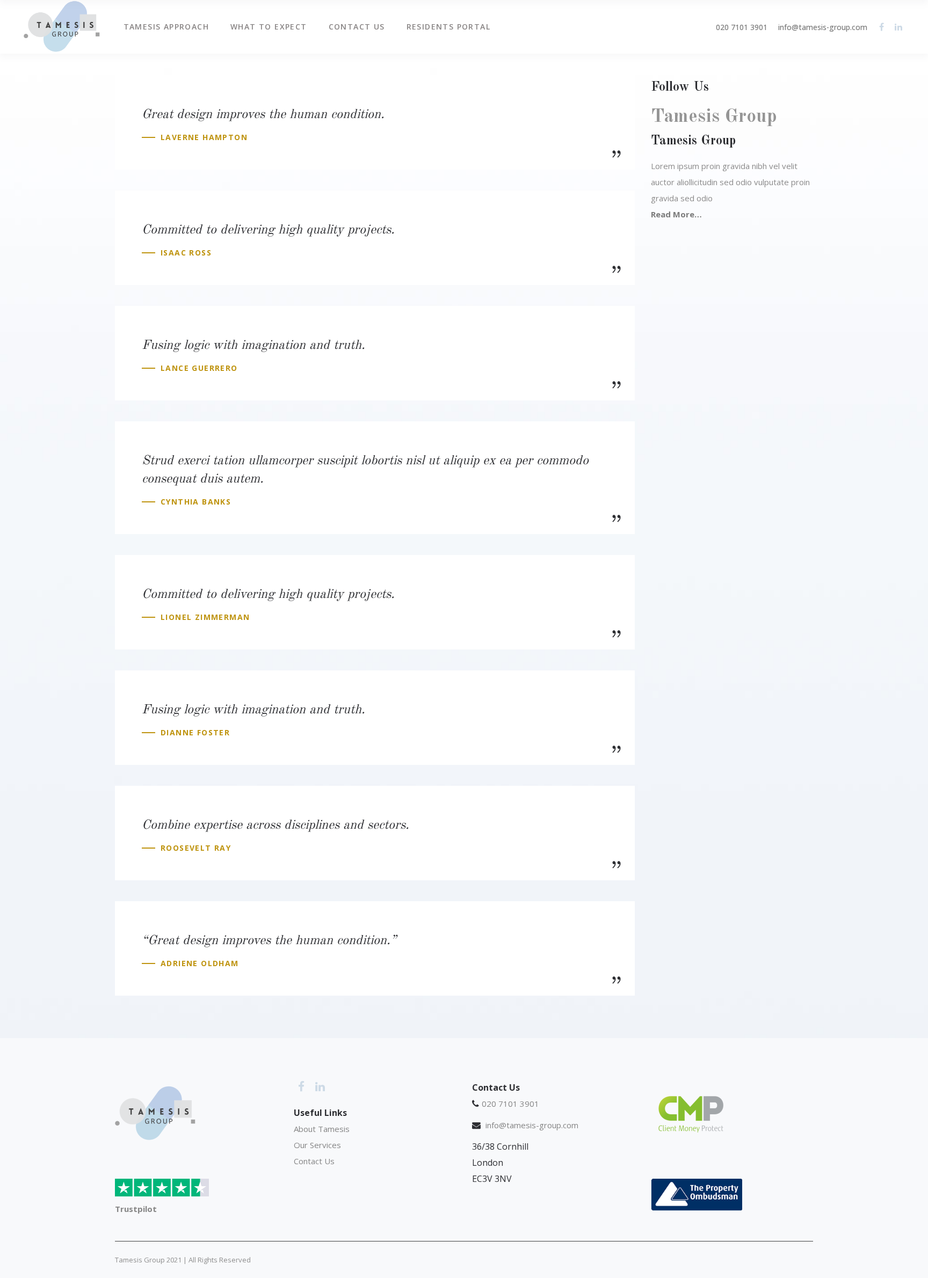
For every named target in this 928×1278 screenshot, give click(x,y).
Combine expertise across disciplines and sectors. (275, 825)
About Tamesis (322, 1128)
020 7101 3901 (741, 27)
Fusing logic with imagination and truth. (253, 345)
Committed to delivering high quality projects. (268, 230)
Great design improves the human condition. (263, 114)
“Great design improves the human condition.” (269, 940)
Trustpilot (136, 1208)
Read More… (676, 214)
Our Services (317, 1145)
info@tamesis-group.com (822, 27)
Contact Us (315, 1161)
